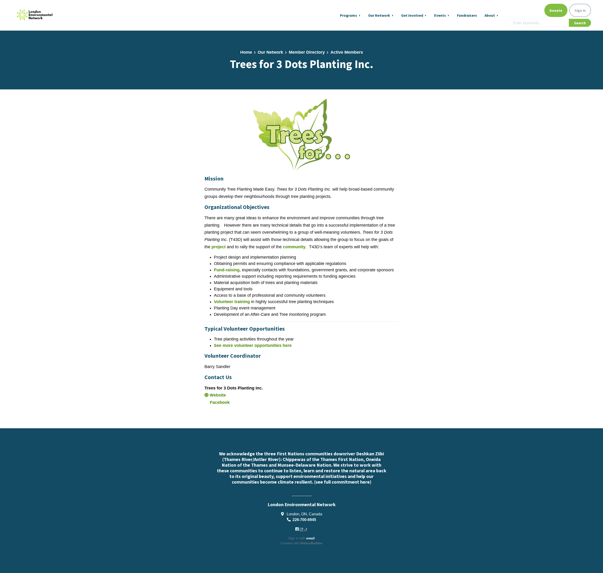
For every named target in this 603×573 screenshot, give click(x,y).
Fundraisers (467, 15)
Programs (349, 15)
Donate (556, 10)
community (294, 246)
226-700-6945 (304, 519)
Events (440, 15)
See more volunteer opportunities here (253, 345)
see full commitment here (343, 482)
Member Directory (307, 52)
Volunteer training (232, 301)
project (219, 246)
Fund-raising (227, 270)
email (310, 538)
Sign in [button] (580, 10)
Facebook (219, 402)
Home (246, 52)
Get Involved (412, 15)
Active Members (346, 52)
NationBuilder (311, 543)
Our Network (379, 15)
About (490, 15)
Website (217, 395)
